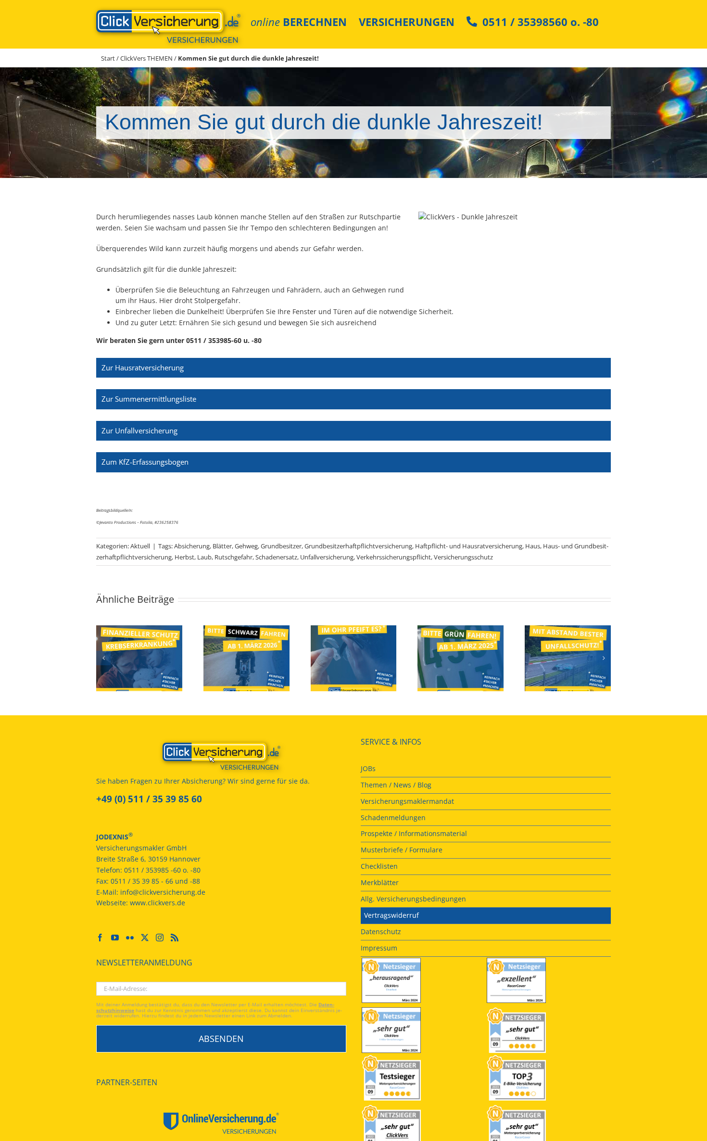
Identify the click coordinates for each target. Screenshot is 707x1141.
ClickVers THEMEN (146, 58)
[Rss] (174, 937)
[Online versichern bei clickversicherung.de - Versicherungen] (221, 756)
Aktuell (140, 546)
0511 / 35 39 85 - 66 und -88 (155, 881)
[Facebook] (100, 937)
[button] (103, 658)
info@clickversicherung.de (162, 892)
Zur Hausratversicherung (142, 367)
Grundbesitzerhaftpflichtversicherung (358, 546)
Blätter (222, 546)
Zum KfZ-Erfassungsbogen (145, 462)
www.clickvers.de (157, 902)
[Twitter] (145, 937)
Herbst (184, 557)
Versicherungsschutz (463, 557)
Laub (204, 557)
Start (108, 58)
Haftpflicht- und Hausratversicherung (468, 546)
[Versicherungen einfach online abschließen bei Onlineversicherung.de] (221, 1123)
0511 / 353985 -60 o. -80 (162, 870)
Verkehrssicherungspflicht (393, 557)
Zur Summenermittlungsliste (148, 399)
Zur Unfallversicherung (139, 430)
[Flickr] (130, 937)
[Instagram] (160, 937)
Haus (532, 546)
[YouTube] (115, 937)
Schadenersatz (276, 557)
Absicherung (192, 546)
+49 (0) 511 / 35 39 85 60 (149, 799)
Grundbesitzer (281, 546)
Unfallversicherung (327, 557)
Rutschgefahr (233, 557)
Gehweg (246, 546)
